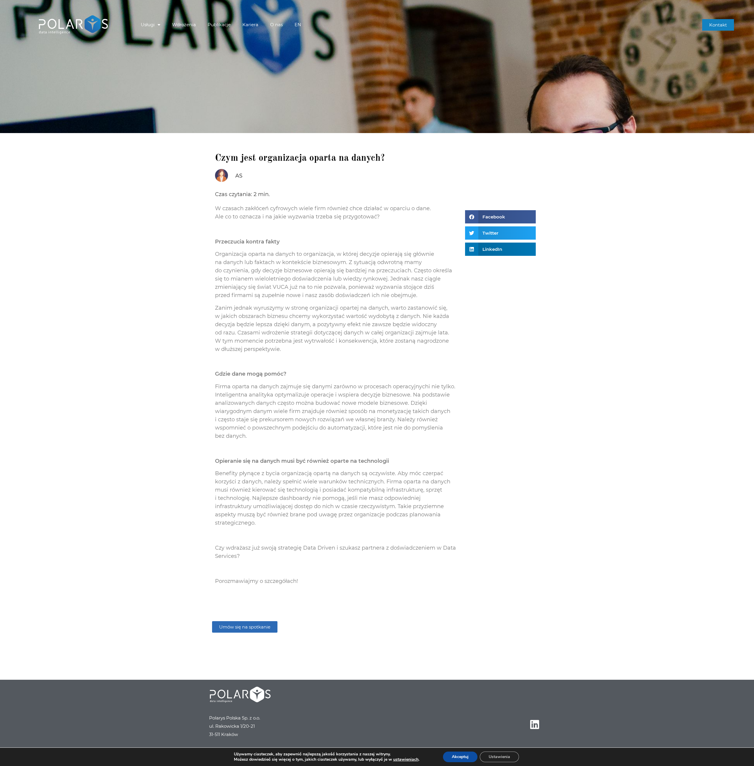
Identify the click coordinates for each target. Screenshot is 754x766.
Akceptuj (460, 757)
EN (298, 24)
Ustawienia (499, 757)
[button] (500, 216)
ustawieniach (406, 759)
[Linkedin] (534, 724)
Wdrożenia (184, 24)
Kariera (250, 24)
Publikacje (219, 24)
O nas (276, 24)
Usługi (148, 24)
